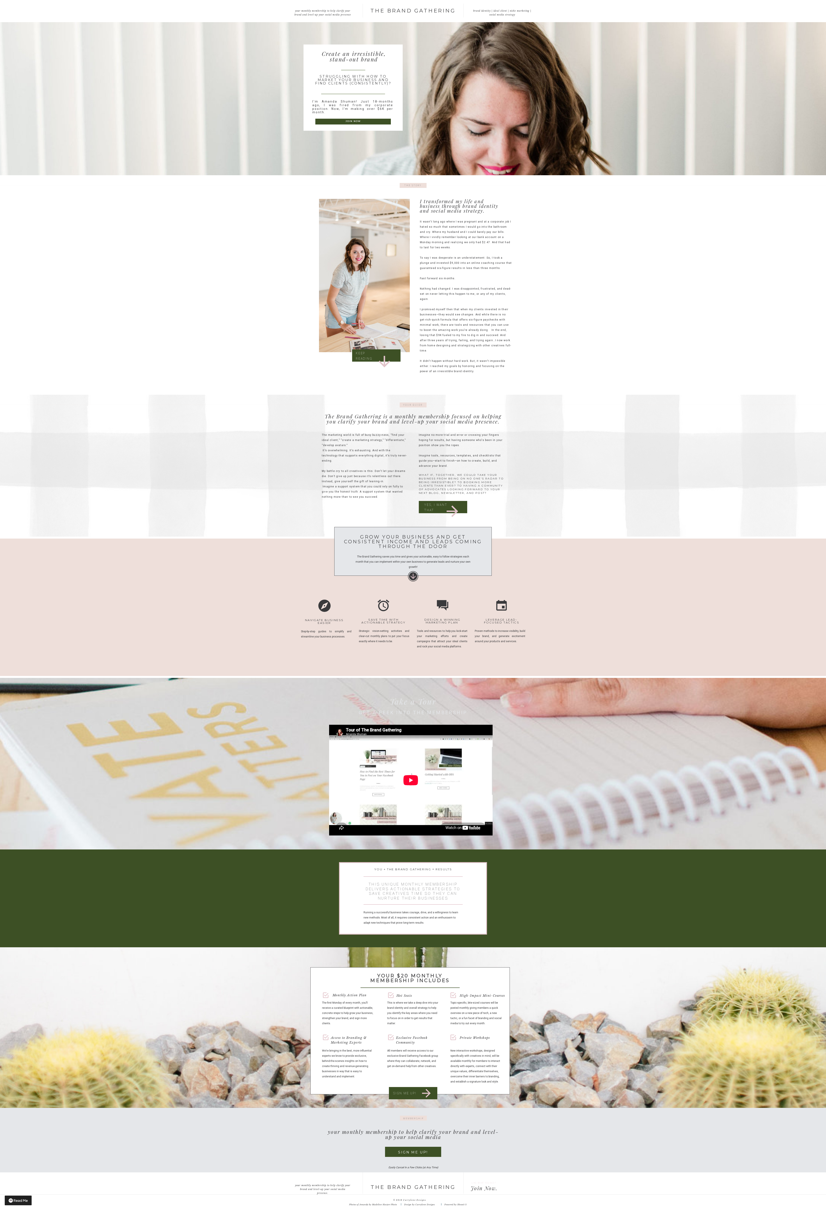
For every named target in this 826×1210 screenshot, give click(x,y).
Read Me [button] (21, 1200)
